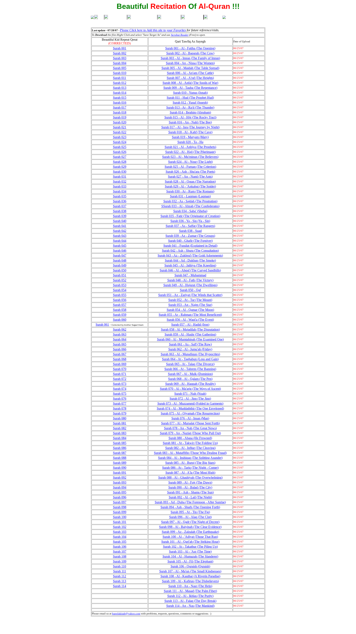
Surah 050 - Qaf (190, 290)
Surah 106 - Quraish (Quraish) (190, 566)
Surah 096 (119, 497)
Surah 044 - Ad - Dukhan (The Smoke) (190, 260)
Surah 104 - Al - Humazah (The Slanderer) (190, 556)
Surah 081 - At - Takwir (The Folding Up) (190, 443)
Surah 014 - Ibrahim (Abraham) (190, 112)
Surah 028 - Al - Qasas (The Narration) (190, 181)
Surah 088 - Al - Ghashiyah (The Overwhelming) (190, 477)
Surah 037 (119, 206)
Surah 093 (119, 482)
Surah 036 (119, 201)
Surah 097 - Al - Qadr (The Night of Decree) (190, 522)
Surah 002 (119, 53)
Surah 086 (119, 448)
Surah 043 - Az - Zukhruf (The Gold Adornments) (190, 255)
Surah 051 (119, 275)
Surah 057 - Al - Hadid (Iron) (190, 324)
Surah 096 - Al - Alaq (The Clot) (190, 517)
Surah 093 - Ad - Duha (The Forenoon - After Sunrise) (190, 502)
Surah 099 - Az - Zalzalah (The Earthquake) (190, 531)
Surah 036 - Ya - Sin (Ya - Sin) (190, 221)
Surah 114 (119, 586)
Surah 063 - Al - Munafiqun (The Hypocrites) (190, 354)
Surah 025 (119, 147)
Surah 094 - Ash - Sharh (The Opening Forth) (190, 507)
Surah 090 (119, 467)
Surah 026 (119, 152)
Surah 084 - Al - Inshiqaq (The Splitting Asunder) (190, 457)
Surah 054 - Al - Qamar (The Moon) (190, 309)
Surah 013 (119, 87)
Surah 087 (119, 453)
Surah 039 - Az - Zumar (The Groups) (190, 235)
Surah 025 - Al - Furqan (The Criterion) (190, 166)
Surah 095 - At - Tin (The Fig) (190, 512)
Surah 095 (119, 492)
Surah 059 (119, 314)
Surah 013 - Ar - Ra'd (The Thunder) (190, 107)
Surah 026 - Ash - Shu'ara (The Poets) (190, 171)
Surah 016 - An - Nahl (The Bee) (190, 122)
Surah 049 (119, 265)
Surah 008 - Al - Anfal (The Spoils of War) (190, 82)
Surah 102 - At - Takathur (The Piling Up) (190, 546)
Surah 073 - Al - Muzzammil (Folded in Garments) (190, 403)
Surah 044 (119, 240)
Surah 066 (119, 349)
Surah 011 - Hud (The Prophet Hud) (190, 97)
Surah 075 (119, 393)
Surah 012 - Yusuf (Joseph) (190, 102)
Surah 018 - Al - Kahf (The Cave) (190, 132)
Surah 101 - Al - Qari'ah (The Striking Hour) (190, 541)
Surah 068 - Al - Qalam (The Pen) (190, 379)
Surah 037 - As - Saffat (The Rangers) (190, 226)
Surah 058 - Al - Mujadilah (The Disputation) (190, 329)
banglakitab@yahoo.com (126, 613)
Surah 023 (119, 137)
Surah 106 (119, 546)
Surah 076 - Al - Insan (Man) (190, 418)
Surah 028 (119, 161)
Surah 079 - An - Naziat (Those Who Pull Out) (190, 433)
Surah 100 (119, 517)
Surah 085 (119, 443)
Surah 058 (119, 309)
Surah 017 (119, 107)
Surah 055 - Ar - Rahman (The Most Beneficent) (190, 314)
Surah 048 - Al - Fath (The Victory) (190, 280)
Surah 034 (119, 191)
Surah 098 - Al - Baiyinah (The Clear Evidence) (190, 527)
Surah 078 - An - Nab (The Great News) (190, 428)
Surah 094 (119, 487)
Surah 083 (119, 433)
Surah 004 (119, 63)
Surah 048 (119, 260)
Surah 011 (119, 78)
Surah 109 (119, 561)
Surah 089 (119, 462)
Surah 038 (119, 211)
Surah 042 (119, 231)
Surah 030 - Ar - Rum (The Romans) (190, 191)
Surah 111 (119, 571)
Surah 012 (119, 82)
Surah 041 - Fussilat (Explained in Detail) (190, 245)
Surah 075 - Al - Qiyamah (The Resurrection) (190, 413)
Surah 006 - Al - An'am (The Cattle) (190, 73)
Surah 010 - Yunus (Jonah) (190, 92)
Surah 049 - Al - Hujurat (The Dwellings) (190, 285)
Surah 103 (119, 531)
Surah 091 (119, 472)
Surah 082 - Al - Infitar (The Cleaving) (190, 448)
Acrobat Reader (180, 34)
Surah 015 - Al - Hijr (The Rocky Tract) (190, 117)
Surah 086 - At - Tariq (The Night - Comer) (190, 467)
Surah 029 (119, 166)
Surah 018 (119, 112)
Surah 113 (119, 581)
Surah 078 (119, 408)
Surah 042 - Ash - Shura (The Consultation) (190, 250)
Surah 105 (119, 541)
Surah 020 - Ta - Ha (190, 142)
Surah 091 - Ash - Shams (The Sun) (190, 492)
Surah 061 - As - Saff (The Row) (190, 344)
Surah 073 (119, 383)
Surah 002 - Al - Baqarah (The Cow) (190, 53)
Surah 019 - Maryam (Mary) (190, 137)
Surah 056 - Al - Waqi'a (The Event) (190, 319)
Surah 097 (119, 502)
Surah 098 (119, 507)
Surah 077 (119, 403)
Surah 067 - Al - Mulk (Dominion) (190, 374)
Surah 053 (119, 285)
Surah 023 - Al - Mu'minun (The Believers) (190, 156)
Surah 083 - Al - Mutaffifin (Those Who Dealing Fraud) (190, 453)
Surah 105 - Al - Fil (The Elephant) (190, 561)
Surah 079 (119, 413)
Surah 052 (119, 280)
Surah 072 (119, 379)
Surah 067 (119, 354)
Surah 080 (119, 418)
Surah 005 (119, 68)
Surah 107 (119, 551)
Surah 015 (119, 97)
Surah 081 (119, 423)
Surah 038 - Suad (190, 231)
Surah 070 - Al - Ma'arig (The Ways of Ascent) (190, 388)
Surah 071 (119, 374)
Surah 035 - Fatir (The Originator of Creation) (190, 216)
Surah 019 (119, 117)
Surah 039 (119, 216)
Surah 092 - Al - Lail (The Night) (190, 497)
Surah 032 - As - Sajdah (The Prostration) (190, 201)
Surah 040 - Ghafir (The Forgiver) (190, 240)
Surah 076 (119, 398)
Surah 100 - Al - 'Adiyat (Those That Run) (190, 536)
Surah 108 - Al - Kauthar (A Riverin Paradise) (190, 576)
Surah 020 (119, 122)
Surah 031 (119, 176)
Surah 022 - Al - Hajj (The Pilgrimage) (190, 152)
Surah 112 (119, 576)
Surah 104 (119, 536)
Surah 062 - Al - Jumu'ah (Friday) (190, 349)
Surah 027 (119, 156)
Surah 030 (119, 171)
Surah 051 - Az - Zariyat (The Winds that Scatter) (190, 295)
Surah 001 (119, 48)
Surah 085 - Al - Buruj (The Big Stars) (190, 462)
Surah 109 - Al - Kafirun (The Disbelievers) (190, 581)
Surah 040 (119, 221)
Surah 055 (119, 295)
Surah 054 (119, 290)
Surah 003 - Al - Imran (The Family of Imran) (190, 58)
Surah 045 (119, 245)
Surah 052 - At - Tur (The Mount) (190, 300)
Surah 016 (119, 102)
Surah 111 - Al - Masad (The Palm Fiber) (190, 591)
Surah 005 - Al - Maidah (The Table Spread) (190, 68)
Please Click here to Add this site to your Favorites (153, 30)
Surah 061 (102, 324)
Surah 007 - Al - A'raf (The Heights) (190, 78)
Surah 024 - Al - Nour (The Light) (190, 161)
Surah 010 (119, 73)
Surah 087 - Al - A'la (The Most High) (190, 472)
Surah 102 (119, 527)
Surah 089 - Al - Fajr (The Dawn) (190, 482)
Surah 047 (119, 255)
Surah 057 (119, 305)
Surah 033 (119, 186)
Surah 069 (119, 364)
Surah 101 (119, 522)
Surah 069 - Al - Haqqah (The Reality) (190, 383)
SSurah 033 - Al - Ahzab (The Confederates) (190, 206)
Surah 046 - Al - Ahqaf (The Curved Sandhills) (190, 270)
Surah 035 (119, 196)
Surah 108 (119, 556)
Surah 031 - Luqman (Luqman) (190, 196)
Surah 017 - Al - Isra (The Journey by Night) (190, 127)
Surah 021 (119, 127)
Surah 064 (119, 339)
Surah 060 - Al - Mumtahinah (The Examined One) (190, 339)
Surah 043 (119, 235)
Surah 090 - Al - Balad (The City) (190, 487)
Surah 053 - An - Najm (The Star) (190, 305)
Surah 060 (119, 319)
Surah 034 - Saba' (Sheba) (190, 211)
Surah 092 (119, 477)
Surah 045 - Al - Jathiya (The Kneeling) (190, 265)
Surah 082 (119, 428)
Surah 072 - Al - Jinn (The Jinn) (190, 398)
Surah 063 (119, 334)
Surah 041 (119, 226)
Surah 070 (119, 369)
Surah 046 (119, 250)
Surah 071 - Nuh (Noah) (190, 393)
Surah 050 (119, 270)
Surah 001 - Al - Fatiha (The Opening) (190, 48)
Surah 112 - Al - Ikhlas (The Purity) (190, 596)
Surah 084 (119, 438)
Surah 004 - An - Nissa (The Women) (190, 63)
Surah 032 (119, 181)
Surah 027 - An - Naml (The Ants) (190, 176)
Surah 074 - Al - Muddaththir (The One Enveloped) (190, 408)
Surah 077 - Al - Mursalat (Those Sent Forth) (190, 423)
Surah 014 (119, 92)
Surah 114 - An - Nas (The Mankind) (190, 605)
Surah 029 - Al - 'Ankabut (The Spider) (190, 186)
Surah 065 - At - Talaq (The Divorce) (190, 364)
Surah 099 (119, 512)
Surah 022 (119, 132)
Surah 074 (119, 388)
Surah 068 (119, 359)
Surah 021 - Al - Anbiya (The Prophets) (190, 147)
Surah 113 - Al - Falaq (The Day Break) (190, 601)
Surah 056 (119, 300)
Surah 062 (119, 329)
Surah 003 (119, 58)
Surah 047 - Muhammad (190, 275)
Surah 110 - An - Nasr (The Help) (190, 586)
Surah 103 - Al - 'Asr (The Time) (190, 551)
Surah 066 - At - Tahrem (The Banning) (190, 369)
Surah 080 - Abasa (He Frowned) (190, 438)
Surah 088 (119, 457)
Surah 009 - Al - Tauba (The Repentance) (190, 87)
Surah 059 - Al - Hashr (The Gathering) (190, 334)
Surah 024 (119, 142)
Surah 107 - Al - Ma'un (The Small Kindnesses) (190, 571)
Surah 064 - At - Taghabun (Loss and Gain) (190, 359)
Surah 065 (119, 344)
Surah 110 (119, 566)
